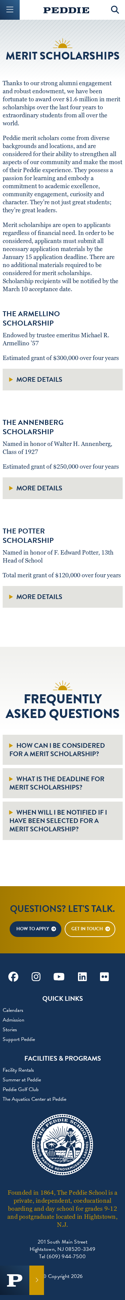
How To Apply (32, 928)
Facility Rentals (18, 1070)
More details (39, 379)
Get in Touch (87, 928)
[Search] (115, 10)
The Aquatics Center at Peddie (34, 1099)
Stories (10, 1030)
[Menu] (10, 10)
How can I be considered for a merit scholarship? (57, 749)
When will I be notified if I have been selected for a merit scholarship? (58, 820)
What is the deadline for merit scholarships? (56, 783)
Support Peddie (19, 1039)
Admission (13, 1020)
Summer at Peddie (22, 1080)
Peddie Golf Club (21, 1089)
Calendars (13, 1010)
